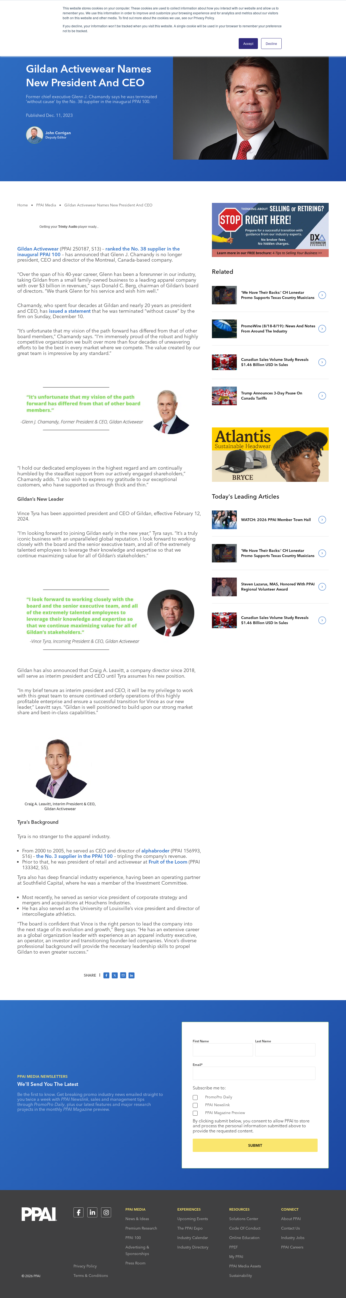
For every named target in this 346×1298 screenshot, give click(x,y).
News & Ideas (137, 1218)
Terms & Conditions (91, 1275)
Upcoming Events (192, 1218)
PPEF (233, 1247)
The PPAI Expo (190, 1228)
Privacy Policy (85, 1266)
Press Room (135, 1263)
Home (22, 205)
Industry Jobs (292, 1237)
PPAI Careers (292, 1247)
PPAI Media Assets (245, 1266)
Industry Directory (192, 1247)
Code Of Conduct (244, 1228)
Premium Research (141, 1228)
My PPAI (236, 1256)
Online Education (244, 1237)
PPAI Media (46, 205)
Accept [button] (248, 43)
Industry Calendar (192, 1237)
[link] (224, 295)
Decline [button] (271, 43)
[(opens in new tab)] (270, 255)
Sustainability (240, 1275)
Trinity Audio (67, 227)
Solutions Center (243, 1218)
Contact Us (290, 1228)
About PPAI (291, 1218)
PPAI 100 (133, 1237)
